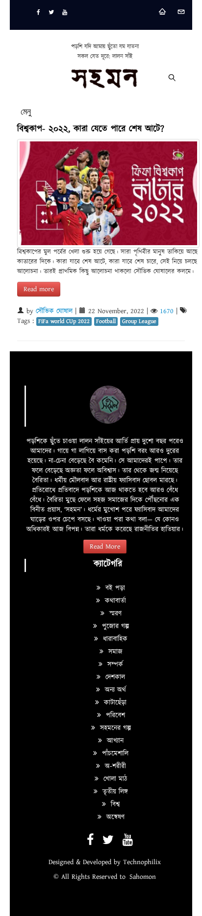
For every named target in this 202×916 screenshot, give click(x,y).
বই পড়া (114, 588)
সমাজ (114, 652)
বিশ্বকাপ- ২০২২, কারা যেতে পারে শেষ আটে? (90, 129)
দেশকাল (114, 677)
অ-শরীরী (114, 766)
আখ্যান (114, 741)
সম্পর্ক (114, 664)
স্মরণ (114, 613)
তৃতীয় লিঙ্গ (114, 792)
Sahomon (142, 877)
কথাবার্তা (114, 601)
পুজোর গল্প (114, 626)
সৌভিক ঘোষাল (54, 311)
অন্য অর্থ (114, 690)
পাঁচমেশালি (114, 753)
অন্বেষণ (114, 817)
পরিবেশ (114, 715)
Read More (105, 546)
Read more (39, 289)
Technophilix (142, 862)
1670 (167, 311)
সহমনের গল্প (114, 728)
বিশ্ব (114, 804)
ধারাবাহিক (114, 639)
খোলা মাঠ (114, 779)
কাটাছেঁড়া (113, 703)
